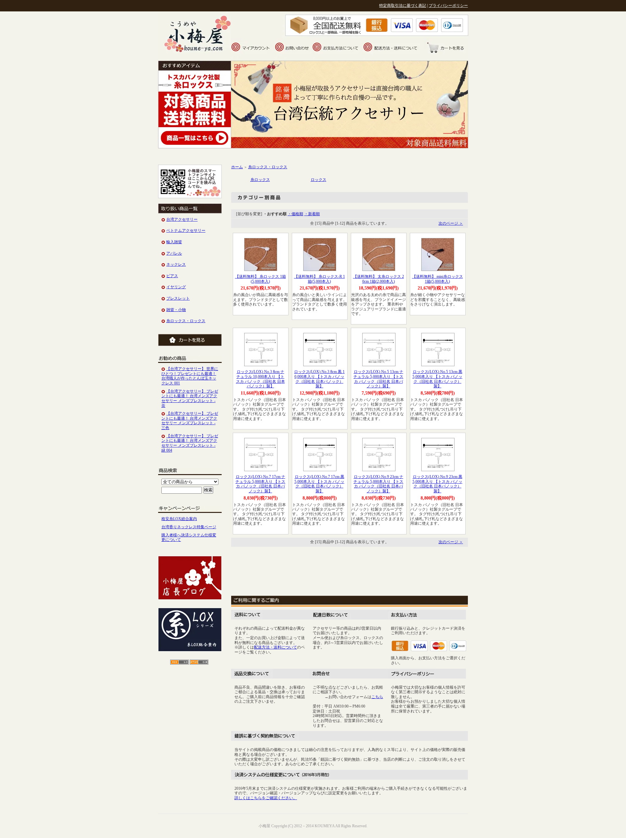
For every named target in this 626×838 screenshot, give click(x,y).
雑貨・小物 (176, 309)
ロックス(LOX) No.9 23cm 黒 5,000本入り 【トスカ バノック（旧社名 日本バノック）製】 (437, 483)
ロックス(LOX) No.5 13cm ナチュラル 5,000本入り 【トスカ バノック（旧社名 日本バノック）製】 (378, 378)
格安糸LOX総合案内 (179, 518)
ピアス (172, 276)
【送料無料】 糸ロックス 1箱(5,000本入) (260, 279)
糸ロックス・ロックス (185, 321)
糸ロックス (260, 179)
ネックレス (176, 264)
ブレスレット (178, 298)
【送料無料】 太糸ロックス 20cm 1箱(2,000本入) (378, 279)
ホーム (237, 167)
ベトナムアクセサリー (185, 230)
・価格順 (295, 214)
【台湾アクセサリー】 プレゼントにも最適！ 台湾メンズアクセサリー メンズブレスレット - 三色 (189, 420)
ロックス (318, 179)
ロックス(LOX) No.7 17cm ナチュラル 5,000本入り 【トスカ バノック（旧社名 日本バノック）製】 (260, 483)
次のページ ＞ (451, 223)
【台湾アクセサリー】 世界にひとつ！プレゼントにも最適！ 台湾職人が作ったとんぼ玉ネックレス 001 (189, 376)
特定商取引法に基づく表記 (402, 5)
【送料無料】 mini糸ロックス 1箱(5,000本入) (437, 279)
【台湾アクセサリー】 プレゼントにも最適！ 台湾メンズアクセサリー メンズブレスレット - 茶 (189, 398)
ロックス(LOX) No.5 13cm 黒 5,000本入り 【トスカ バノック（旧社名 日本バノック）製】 (437, 378)
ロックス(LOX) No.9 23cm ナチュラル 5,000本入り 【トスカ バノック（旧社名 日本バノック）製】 (378, 483)
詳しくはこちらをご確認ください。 (265, 798)
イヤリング (176, 287)
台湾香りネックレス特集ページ (188, 527)
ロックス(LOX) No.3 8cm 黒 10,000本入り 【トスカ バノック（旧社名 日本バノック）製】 (319, 378)
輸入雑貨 (174, 242)
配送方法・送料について (275, 647)
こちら (377, 697)
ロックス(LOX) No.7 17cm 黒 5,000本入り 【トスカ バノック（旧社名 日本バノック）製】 (319, 483)
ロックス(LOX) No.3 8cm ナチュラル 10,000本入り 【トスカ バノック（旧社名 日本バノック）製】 (260, 378)
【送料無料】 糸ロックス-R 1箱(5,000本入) (319, 279)
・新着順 (312, 214)
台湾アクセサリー (182, 219)
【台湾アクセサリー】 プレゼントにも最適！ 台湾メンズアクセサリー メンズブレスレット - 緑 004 (189, 443)
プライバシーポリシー (448, 5)
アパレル (174, 253)
